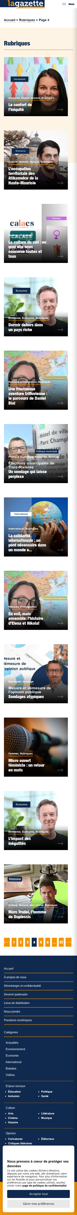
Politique (46, 1091)
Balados (11, 1068)
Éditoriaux (47, 1138)
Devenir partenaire (16, 994)
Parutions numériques (18, 1020)
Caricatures (15, 1138)
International (16, 528)
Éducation (14, 1091)
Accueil (9, 20)
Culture (12, 161)
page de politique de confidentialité (44, 1185)
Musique (46, 1117)
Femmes (13, 235)
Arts (10, 1113)
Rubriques (27, 20)
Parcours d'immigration (22, 382)
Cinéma (13, 1117)
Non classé (36, 905)
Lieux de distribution (17, 1003)
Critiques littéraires (20, 1143)
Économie (14, 318)
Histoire (23, 161)
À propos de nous (15, 977)
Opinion (11, 1133)
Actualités (41, 456)
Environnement (15, 1049)
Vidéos (10, 1074)
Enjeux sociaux (30, 97)
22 (61, 942)
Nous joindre (12, 1011)
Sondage (54, 456)
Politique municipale (20, 456)
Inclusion (14, 97)
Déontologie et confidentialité (22, 985)
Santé (44, 1096)
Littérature (47, 1113)
